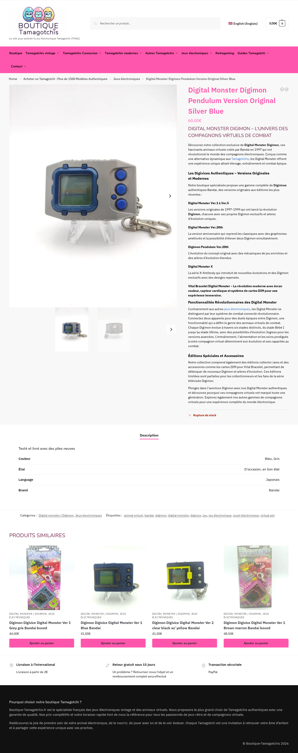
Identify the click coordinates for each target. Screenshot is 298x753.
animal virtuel (133, 515)
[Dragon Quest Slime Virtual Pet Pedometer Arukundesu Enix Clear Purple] (282, 89)
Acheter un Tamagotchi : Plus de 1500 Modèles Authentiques (65, 79)
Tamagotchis (240, 159)
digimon (161, 515)
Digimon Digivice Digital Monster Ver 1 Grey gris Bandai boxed (40, 625)
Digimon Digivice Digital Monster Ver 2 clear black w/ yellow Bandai (183, 625)
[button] (277, 23)
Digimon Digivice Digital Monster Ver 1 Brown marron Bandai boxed (254, 625)
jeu (205, 515)
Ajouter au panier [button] (41, 643)
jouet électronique (246, 515)
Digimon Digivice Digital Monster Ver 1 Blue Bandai (111, 625)
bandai (149, 515)
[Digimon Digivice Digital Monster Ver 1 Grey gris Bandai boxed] (41, 578)
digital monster (178, 515)
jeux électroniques (237, 309)
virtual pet (268, 515)
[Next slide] (170, 196)
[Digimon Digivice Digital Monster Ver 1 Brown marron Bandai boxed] (256, 578)
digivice (195, 515)
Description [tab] (149, 435)
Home (13, 79)
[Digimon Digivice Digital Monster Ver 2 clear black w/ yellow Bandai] (184, 578)
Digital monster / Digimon (56, 515)
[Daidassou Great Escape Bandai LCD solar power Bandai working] (286, 89)
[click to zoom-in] (93, 196)
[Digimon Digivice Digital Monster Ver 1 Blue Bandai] (113, 578)
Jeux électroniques (126, 79)
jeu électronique (220, 515)
